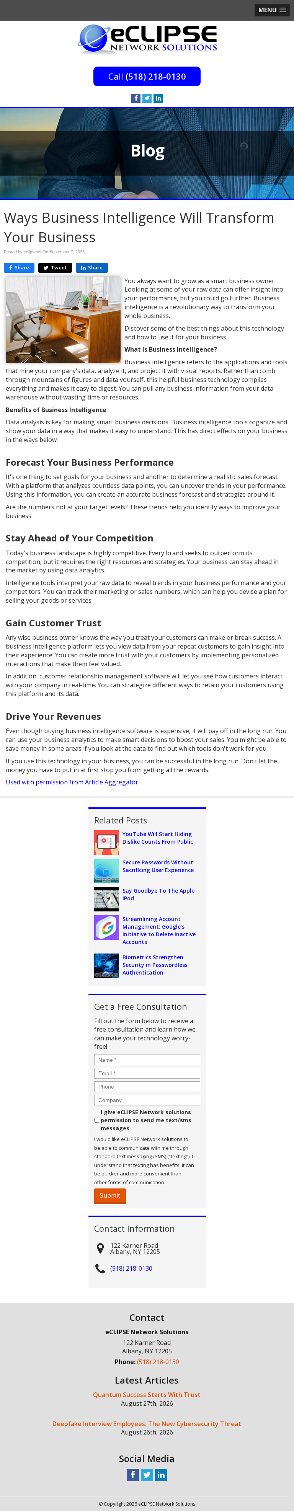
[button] (272, 10)
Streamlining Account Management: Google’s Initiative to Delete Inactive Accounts (159, 930)
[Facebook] (135, 98)
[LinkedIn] (158, 98)
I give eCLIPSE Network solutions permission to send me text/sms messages (146, 1120)
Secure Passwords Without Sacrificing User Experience (158, 866)
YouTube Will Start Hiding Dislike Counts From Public (157, 837)
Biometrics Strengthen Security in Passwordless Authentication (155, 965)
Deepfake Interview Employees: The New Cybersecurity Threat (146, 1424)
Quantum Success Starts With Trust (147, 1394)
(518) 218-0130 (156, 76)
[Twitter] (147, 98)
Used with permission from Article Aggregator (72, 782)
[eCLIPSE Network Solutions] (147, 39)
